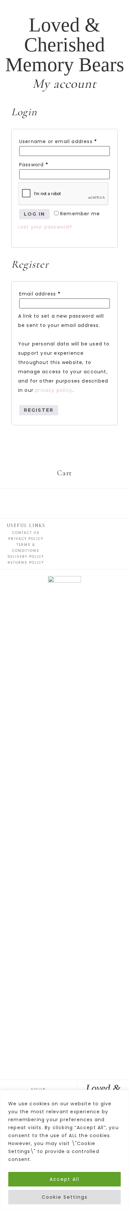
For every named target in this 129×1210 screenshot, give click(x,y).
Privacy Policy (25, 538)
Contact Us (26, 532)
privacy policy (53, 390)
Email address (40, 293)
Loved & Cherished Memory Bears (64, 45)
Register (39, 410)
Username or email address (58, 141)
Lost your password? (45, 227)
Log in (34, 214)
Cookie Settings (65, 1197)
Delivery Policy (26, 556)
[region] (64, 1150)
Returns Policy (26, 562)
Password (33, 164)
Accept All (64, 1179)
